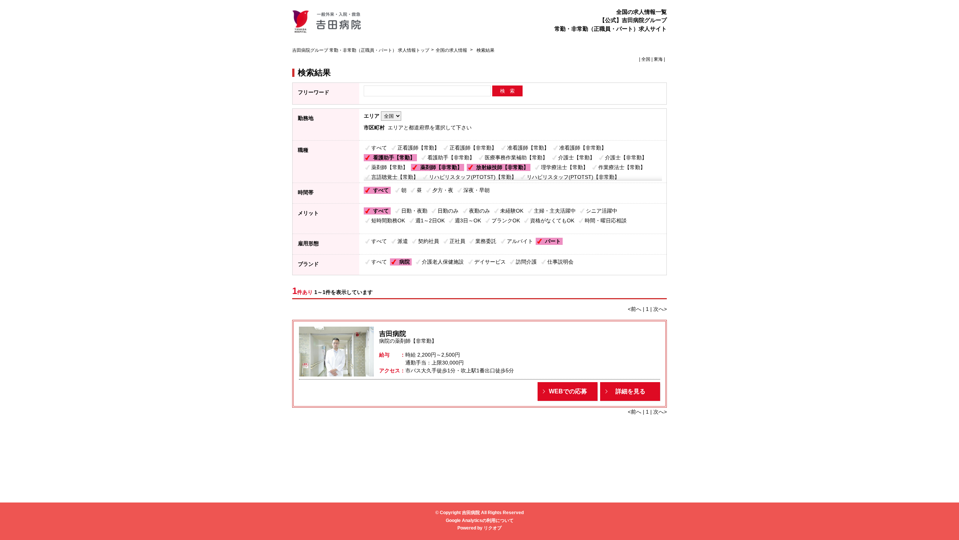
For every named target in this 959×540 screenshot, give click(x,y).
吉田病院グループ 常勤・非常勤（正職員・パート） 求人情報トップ (360, 50)
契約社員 (428, 241)
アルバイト (520, 241)
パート (553, 241)
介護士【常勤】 (576, 157)
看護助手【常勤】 (394, 157)
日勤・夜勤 (414, 211)
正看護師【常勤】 (418, 148)
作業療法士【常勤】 (621, 167)
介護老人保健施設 (443, 262)
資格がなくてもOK (552, 221)
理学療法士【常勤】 (564, 167)
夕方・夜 (442, 190)
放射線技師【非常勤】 (502, 167)
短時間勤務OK (388, 221)
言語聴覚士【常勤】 (394, 177)
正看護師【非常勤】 (473, 148)
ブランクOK (505, 221)
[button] (568, 391)
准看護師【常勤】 (528, 148)
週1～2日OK (430, 221)
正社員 (457, 241)
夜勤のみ (479, 211)
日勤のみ (448, 211)
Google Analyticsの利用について (480, 520)
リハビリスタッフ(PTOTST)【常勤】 (473, 177)
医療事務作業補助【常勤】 (516, 157)
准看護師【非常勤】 (582, 148)
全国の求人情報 (452, 50)
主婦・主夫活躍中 (555, 211)
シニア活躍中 (601, 211)
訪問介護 (526, 262)
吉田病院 (392, 334)
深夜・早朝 (476, 190)
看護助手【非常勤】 (451, 157)
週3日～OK (468, 221)
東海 (658, 59)
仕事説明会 (560, 262)
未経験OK (511, 211)
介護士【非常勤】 (626, 157)
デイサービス (490, 262)
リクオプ (493, 528)
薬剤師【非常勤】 (441, 167)
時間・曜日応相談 (606, 221)
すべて (379, 148)
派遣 (402, 241)
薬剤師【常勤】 (389, 167)
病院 (404, 262)
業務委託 (485, 241)
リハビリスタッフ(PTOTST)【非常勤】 (573, 177)
